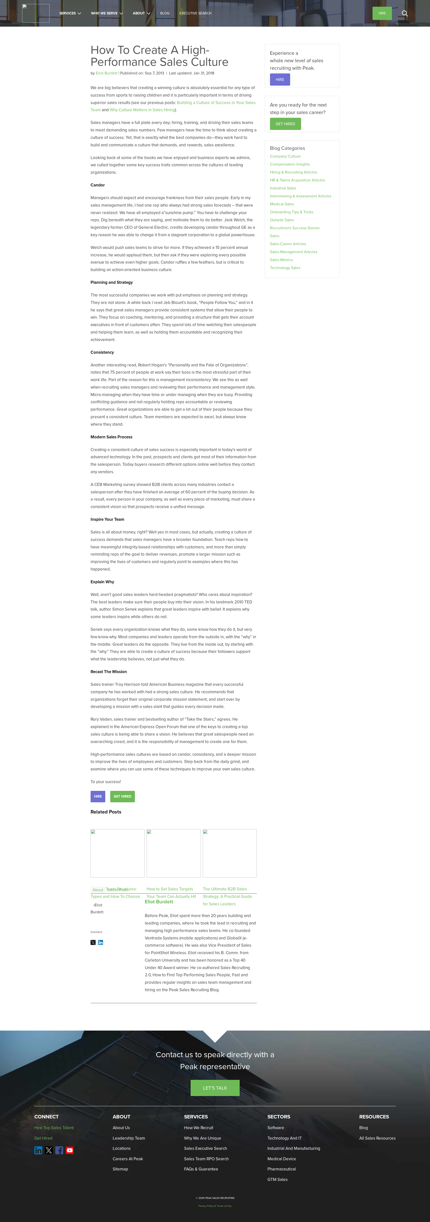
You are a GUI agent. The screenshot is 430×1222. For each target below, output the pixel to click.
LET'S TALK (215, 1088)
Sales (274, 236)
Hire (98, 796)
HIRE (280, 79)
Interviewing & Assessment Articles (300, 196)
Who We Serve (104, 13)
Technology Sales (285, 268)
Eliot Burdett (107, 73)
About (139, 13)
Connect (46, 1116)
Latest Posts (117, 890)
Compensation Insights (290, 164)
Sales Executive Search (205, 1148)
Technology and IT (285, 1138)
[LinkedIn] (100, 942)
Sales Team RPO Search (206, 1159)
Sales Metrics (281, 260)
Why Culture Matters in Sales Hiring (142, 110)
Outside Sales (282, 220)
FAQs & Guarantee (201, 1169)
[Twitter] (93, 942)
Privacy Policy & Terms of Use (215, 1206)
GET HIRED (285, 124)
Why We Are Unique (202, 1138)
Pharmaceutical (282, 1169)
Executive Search (195, 13)
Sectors (279, 1116)
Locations (122, 1148)
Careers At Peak (128, 1159)
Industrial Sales (283, 188)
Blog (164, 13)
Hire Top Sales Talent (54, 1128)
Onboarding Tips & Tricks (291, 212)
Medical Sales (282, 204)
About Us (121, 1128)
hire (382, 13)
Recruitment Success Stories (295, 228)
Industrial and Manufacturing (294, 1148)
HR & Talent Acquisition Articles (297, 180)
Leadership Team (129, 1138)
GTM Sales (278, 1179)
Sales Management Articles (293, 252)
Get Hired (122, 796)
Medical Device (282, 1159)
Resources (374, 1116)
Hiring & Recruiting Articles (293, 172)
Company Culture (285, 156)
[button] (405, 13)
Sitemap (120, 1169)
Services (67, 13)
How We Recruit (198, 1128)
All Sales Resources (377, 1138)
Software (276, 1128)
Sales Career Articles (288, 244)
